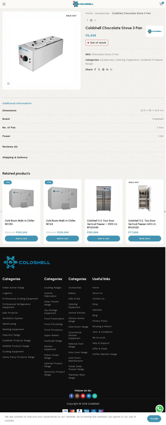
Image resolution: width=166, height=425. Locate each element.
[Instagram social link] (77, 396)
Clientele (97, 309)
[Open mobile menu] (4, 4)
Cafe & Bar (74, 298)
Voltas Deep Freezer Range (76, 367)
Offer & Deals (99, 348)
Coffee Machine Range (104, 354)
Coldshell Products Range (16, 340)
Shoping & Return (101, 326)
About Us (97, 293)
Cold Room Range (78, 326)
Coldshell (93, 403)
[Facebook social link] (95, 69)
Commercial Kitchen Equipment (74, 335)
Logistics (7, 293)
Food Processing (53, 324)
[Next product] (95, 20)
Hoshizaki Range (53, 340)
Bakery (72, 293)
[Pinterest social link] (103, 69)
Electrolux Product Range (54, 373)
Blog (94, 315)
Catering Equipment (127, 59)
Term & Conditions (102, 332)
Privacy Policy (99, 321)
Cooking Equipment (13, 351)
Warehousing (9, 323)
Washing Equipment (13, 329)
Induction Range (11, 335)
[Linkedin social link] (107, 69)
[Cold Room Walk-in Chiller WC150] (21, 198)
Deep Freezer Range (51, 303)
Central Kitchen (76, 312)
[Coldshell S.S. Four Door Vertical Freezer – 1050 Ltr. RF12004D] (104, 198)
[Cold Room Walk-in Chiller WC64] (63, 198)
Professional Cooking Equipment (20, 298)
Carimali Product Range (53, 365)
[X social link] (99, 69)
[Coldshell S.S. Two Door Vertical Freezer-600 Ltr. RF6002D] (145, 198)
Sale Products (10, 312)
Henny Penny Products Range (18, 357)
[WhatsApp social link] (111, 69)
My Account (98, 337)
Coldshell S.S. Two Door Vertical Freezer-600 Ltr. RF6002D (142, 224)
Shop (95, 304)
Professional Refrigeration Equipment (16, 305)
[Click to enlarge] (8, 83)
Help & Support (100, 343)
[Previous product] (87, 20)
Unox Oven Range (77, 352)
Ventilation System (12, 318)
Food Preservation (54, 318)
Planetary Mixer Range (76, 376)
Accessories (102, 13)
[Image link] (26, 262)
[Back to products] (91, 20)
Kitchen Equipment (50, 348)
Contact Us (98, 298)
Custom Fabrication (50, 294)
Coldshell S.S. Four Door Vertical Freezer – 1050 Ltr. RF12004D (102, 224)
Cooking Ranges (52, 287)
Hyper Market (51, 335)
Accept (154, 418)
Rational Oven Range (75, 345)
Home (89, 13)
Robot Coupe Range (51, 356)
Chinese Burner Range (76, 319)
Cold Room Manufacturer (75, 359)
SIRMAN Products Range (15, 346)
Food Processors (53, 329)
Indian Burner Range (13, 287)
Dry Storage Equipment (50, 311)
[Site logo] (83, 3)
